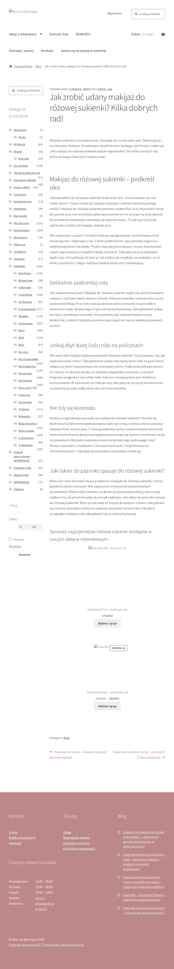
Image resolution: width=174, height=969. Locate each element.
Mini (21, 345)
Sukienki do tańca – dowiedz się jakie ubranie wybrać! (78, 754)
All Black (19, 144)
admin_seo (105, 89)
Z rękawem (25, 445)
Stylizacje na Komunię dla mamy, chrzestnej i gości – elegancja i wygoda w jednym (143, 882)
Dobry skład (21, 187)
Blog (38, 66)
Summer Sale (59, 34)
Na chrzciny (21, 223)
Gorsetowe (25, 323)
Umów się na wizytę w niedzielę (83, 50)
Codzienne (25, 295)
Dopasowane (27, 309)
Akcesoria (20, 130)
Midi (21, 338)
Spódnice (20, 252)
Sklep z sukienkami (22, 34)
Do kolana (25, 302)
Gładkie (23, 316)
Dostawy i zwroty (21, 50)
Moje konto (115, 13)
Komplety (20, 209)
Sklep (67, 832)
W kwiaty (24, 416)
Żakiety (19, 489)
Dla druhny (21, 166)
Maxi (21, 330)
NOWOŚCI (83, 34)
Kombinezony (23, 201)
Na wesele (25, 373)
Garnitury (20, 194)
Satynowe (25, 402)
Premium (24, 395)
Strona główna (23, 66)
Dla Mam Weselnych (27, 173)
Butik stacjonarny (22, 837)
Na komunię (21, 230)
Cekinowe (24, 287)
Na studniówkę (28, 359)
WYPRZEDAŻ (21, 482)
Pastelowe (25, 380)
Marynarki (20, 216)
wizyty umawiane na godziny (44, 903)
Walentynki (21, 475)
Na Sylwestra (27, 366)
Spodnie (19, 259)
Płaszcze (19, 244)
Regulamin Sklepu (76, 837)
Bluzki (18, 151)
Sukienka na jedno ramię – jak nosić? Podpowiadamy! (139, 754)
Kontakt (47, 50)
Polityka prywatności (79, 848)
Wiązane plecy (27, 423)
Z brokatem (26, 438)
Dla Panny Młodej (25, 180)
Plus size (24, 388)
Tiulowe (23, 409)
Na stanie (19, 539)
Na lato (23, 352)
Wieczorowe (26, 431)
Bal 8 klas (24, 273)
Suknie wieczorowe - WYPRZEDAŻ (22, 456)
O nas (13, 832)
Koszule (23, 158)
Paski (21, 137)
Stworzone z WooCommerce (63, 945)
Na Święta (20, 237)
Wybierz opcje (107, 623)
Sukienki (19, 266)
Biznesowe (25, 280)
